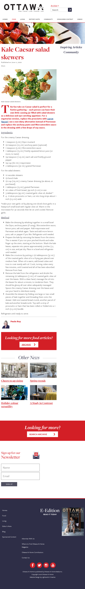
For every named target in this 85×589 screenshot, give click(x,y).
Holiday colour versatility (9, 404)
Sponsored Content (9, 537)
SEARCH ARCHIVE (38, 434)
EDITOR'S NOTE (34, 19)
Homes (4, 510)
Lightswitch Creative (48, 577)
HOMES (5, 19)
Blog (3, 531)
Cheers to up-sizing (12, 380)
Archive (54, 5)
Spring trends (38, 380)
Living (4, 521)
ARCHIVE (26, 344)
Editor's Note (7, 526)
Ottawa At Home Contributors (32, 552)
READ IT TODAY (50, 514)
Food (4, 515)
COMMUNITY (48, 19)
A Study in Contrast (41, 403)
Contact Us (26, 557)
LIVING (22, 19)
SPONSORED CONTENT (65, 19)
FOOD (14, 19)
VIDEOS (79, 19)
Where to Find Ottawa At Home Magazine (33, 545)
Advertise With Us (28, 538)
